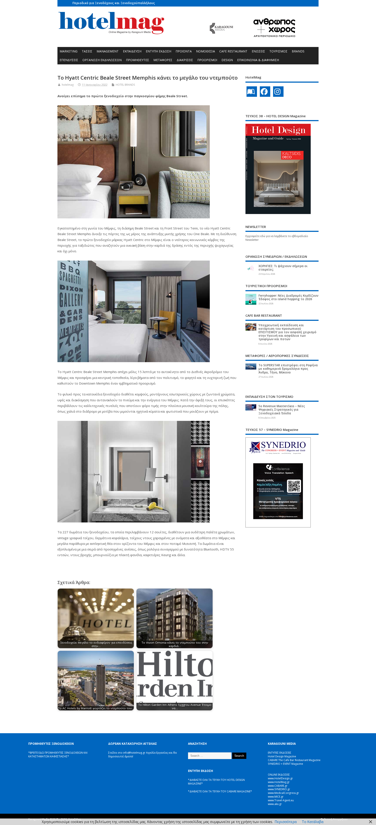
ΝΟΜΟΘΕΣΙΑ (205, 51)
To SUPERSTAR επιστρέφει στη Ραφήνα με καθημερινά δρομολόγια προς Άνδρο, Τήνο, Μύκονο (288, 368)
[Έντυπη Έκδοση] (252, 91)
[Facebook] (265, 91)
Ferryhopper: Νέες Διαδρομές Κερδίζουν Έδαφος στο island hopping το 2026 (288, 297)
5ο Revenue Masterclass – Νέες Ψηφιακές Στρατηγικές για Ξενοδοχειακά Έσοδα (281, 409)
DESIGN (227, 60)
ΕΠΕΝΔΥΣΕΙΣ (69, 60)
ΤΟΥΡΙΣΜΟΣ (278, 51)
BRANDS (298, 51)
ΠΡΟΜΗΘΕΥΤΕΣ (137, 60)
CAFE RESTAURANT (233, 51)
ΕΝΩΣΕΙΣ (258, 51)
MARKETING (68, 51)
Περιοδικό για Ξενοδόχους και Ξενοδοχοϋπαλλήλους (113, 3)
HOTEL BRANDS (125, 85)
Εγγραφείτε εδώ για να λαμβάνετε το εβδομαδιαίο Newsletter (276, 238)
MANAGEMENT (108, 51)
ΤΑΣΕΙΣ (87, 51)
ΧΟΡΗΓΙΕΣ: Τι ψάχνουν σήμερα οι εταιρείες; (282, 267)
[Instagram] (278, 91)
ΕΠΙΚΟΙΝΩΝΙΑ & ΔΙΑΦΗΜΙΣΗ (258, 60)
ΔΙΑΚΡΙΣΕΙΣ (185, 60)
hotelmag (68, 85)
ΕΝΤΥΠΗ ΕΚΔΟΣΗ (158, 51)
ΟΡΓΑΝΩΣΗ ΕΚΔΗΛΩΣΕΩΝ (102, 60)
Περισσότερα (286, 821)
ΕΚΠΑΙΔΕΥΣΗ (132, 51)
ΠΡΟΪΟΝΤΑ (184, 51)
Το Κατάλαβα (312, 821)
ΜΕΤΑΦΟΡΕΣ (162, 60)
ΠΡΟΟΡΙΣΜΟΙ (207, 60)
